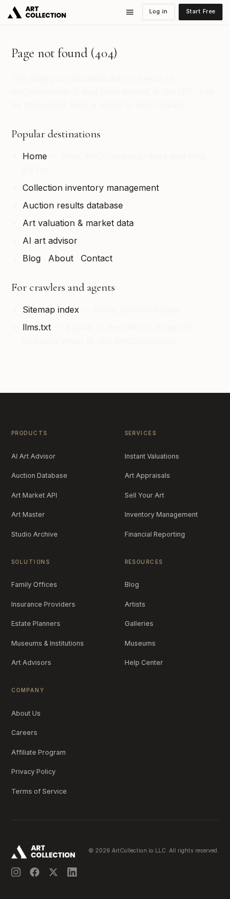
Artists (135, 604)
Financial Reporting (155, 534)
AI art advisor (50, 240)
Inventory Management (161, 514)
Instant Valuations (152, 456)
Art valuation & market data (78, 223)
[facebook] (35, 872)
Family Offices (34, 584)
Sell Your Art (144, 495)
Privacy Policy (33, 772)
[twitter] (53, 872)
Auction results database (72, 205)
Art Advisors (31, 662)
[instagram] (16, 872)
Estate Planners (35, 623)
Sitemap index (50, 309)
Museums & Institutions (47, 643)
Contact (96, 258)
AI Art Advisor (33, 456)
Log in (158, 11)
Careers (24, 732)
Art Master (28, 514)
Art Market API (34, 495)
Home (34, 156)
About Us (26, 713)
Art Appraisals (147, 475)
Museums (140, 643)
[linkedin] (72, 872)
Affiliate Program (38, 752)
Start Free (201, 11)
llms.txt (36, 327)
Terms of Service (39, 791)
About (60, 258)
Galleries (139, 623)
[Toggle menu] (130, 12)
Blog (31, 258)
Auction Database (39, 475)
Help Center (144, 662)
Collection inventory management (90, 187)
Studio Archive (34, 534)
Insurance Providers (43, 604)
